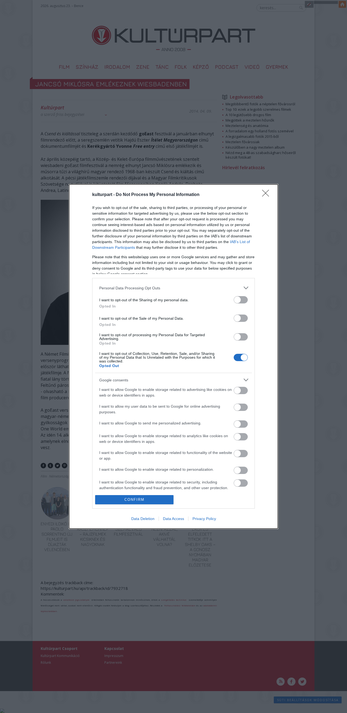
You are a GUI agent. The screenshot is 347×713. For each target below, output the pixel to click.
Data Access (173, 518)
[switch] (241, 299)
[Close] (267, 195)
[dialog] (173, 356)
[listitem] (173, 288)
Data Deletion (143, 518)
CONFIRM (134, 500)
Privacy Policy (204, 518)
